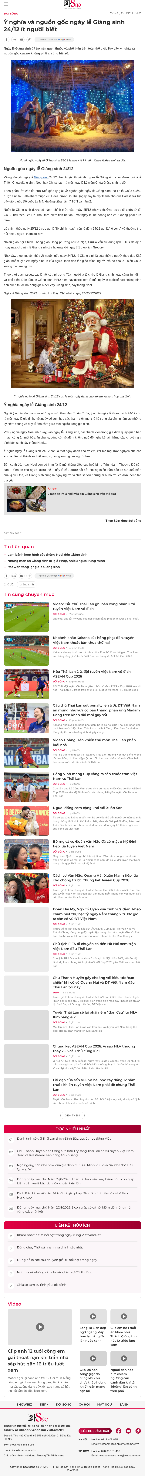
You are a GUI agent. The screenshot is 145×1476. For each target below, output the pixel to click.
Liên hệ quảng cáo (95, 1430)
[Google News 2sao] (54, 39)
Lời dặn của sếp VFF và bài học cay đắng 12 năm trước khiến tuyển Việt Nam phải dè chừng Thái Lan (94, 1085)
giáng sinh (27, 584)
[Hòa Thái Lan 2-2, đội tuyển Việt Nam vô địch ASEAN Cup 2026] (26, 684)
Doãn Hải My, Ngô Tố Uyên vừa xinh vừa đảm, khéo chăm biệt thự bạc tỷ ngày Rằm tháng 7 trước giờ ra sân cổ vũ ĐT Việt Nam (97, 914)
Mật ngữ (104, 1404)
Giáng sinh (41, 177)
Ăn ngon (52, 488)
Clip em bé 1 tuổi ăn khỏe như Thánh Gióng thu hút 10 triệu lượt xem (123, 1336)
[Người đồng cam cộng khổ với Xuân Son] (26, 821)
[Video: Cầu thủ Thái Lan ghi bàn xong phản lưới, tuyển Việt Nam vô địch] (26, 617)
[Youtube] (128, 1431)
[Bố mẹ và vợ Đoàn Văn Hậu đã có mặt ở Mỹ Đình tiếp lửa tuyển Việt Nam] (26, 854)
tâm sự (69, 1272)
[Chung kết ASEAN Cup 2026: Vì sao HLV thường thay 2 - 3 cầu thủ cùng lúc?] (26, 1059)
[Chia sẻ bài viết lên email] (22, 39)
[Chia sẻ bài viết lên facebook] (6, 39)
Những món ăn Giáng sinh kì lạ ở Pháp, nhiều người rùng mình (56, 561)
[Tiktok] (138, 1431)
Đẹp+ (56, 992)
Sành (124, 1404)
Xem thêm (72, 1115)
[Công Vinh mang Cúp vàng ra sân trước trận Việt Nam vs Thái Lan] (26, 787)
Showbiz (24, 1404)
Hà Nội (83, 1439)
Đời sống (11, 13)
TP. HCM (84, 1451)
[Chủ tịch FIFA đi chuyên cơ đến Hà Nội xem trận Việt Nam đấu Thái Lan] (26, 957)
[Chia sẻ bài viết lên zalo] (14, 39)
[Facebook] (119, 1431)
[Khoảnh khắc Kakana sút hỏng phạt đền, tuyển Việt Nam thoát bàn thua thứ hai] (26, 651)
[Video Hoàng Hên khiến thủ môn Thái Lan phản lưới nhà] (26, 753)
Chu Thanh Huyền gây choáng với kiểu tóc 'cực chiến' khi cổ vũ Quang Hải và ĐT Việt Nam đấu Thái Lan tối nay (94, 982)
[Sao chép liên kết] (29, 39)
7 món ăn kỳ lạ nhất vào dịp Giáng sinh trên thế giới (82, 493)
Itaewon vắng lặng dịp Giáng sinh (34, 567)
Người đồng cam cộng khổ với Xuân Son (88, 808)
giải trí (63, 1260)
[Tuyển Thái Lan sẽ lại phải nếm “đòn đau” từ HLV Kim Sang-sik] (26, 1025)
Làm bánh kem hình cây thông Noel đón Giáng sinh (47, 554)
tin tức (38, 1235)
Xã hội (84, 1404)
